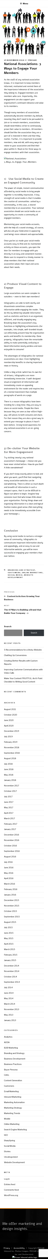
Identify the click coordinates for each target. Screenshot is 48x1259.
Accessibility (19, 1248)
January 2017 (10, 829)
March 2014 (9, 1004)
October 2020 (10, 715)
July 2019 (8, 736)
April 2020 (9, 726)
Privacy (7, 1248)
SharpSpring (9, 1140)
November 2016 (11, 840)
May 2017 (8, 807)
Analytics (8, 1037)
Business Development (14, 1059)
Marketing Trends (12, 1113)
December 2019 (11, 731)
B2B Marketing (11, 1048)
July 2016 (8, 862)
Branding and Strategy (21, 570)
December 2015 (11, 900)
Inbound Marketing (12, 1097)
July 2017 (8, 796)
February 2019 (10, 742)
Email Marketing (11, 1091)
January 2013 (10, 1020)
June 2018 (8, 769)
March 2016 (9, 884)
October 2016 (10, 845)
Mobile (7, 1119)
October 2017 (10, 791)
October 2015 (10, 911)
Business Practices (13, 1064)
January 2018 (10, 780)
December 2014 (11, 966)
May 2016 (8, 873)
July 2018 (8, 764)
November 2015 (11, 906)
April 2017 (8, 813)
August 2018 (10, 758)
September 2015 (12, 916)
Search (7, 626)
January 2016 (10, 895)
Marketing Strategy (13, 1108)
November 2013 (11, 1009)
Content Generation (13, 1080)
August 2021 (10, 709)
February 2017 (10, 824)
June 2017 (8, 802)
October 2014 (10, 977)
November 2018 (11, 747)
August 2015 (10, 922)
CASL (6, 1075)
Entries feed (9, 1184)
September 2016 (12, 851)
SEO (6, 1135)
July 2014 (8, 987)
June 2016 (8, 867)
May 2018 (8, 775)
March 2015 (9, 949)
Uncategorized (11, 1157)
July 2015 (8, 927)
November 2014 (11, 971)
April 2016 (8, 878)
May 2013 (8, 1015)
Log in (7, 1179)
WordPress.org (11, 1195)
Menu (25, 3)
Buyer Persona (10, 1069)
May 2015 (8, 938)
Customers (14, 573)
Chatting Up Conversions (15, 655)
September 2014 (12, 982)
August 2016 (10, 856)
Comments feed (11, 1190)
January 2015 (10, 960)
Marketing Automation (14, 1102)
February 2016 (10, 889)
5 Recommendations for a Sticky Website (23, 650)
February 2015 (10, 955)
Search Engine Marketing (15, 1129)
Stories (7, 1151)
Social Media (15, 575)
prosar (32, 60)
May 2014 (8, 998)
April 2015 (8, 944)
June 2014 (8, 993)
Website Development (14, 1162)
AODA (7, 1042)
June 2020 (9, 720)
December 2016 (11, 835)
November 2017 (11, 785)
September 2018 (12, 753)
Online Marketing (32, 573)
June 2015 (8, 933)
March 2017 (9, 818)
